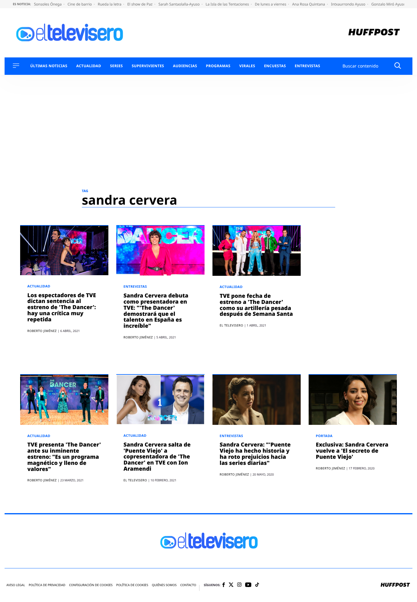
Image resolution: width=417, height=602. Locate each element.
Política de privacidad (47, 585)
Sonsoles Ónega (48, 4)
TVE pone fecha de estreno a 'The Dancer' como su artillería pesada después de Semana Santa (256, 305)
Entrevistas (307, 66)
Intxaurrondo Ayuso (348, 4)
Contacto (188, 585)
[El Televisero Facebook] (223, 585)
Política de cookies (132, 585)
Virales (247, 66)
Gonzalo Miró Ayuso (389, 4)
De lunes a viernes (271, 4)
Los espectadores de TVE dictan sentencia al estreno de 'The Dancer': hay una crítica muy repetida (61, 307)
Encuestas (275, 66)
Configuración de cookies (91, 585)
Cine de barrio (80, 4)
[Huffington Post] (374, 33)
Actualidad (88, 66)
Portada (324, 436)
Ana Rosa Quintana (309, 4)
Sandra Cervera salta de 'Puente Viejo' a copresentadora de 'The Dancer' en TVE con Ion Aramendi (157, 456)
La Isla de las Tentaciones (227, 4)
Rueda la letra (110, 4)
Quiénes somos (164, 585)
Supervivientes (148, 66)
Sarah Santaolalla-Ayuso (179, 4)
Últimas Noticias (48, 66)
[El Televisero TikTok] (257, 585)
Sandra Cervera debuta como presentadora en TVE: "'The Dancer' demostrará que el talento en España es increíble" (156, 311)
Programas (218, 66)
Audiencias (185, 66)
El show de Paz (140, 4)
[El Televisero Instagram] (239, 585)
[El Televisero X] (231, 585)
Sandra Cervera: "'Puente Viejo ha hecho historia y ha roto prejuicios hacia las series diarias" (255, 453)
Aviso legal (15, 585)
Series (116, 66)
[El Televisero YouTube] (248, 585)
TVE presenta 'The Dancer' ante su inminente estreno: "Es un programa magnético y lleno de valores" (64, 456)
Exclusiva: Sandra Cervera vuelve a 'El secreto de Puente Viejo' (352, 451)
